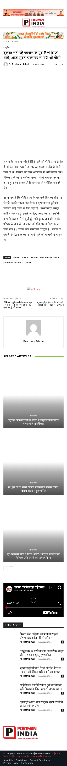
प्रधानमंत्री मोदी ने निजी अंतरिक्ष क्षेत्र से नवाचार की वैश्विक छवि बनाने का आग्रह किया (33, 556)
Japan (28, 262)
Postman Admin (21, 64)
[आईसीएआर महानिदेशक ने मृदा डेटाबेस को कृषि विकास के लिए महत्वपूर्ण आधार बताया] (10, 690)
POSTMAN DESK (27, 642)
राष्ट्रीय (15, 41)
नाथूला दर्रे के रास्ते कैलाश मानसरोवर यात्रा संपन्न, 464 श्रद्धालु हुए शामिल (33, 489)
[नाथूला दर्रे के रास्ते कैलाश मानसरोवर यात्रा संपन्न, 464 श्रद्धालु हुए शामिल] (33, 462)
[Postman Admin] (6, 64)
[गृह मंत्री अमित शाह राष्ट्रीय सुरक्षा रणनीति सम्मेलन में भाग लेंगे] (10, 707)
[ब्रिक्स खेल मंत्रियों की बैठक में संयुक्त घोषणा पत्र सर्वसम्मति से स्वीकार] (33, 395)
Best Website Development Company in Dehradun (31, 755)
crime (16, 257)
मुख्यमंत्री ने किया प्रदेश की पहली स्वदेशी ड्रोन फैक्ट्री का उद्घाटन (50, 303)
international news (14, 262)
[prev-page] (5, 568)
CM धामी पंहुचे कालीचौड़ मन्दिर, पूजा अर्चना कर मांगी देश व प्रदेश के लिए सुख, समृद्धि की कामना (17, 305)
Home (6, 41)
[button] (5, 22)
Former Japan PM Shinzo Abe (45, 257)
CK (52, 753)
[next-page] (11, 568)
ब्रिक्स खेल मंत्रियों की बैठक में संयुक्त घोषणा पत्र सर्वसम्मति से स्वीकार (33, 421)
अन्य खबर (33, 416)
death (25, 257)
